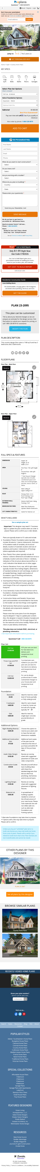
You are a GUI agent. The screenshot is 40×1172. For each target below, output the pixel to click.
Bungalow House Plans (20, 1041)
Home (3, 65)
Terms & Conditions (16, 16)
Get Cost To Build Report (20, 267)
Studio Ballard (20, 1119)
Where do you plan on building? (14, 182)
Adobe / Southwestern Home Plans (20, 1039)
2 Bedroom (20, 1079)
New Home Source (20, 1137)
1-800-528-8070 (24, 5)
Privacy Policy (29, 16)
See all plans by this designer (20, 894)
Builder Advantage (20, 1139)
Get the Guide (20, 293)
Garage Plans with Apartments (20, 1088)
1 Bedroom (20, 1077)
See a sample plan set (20, 522)
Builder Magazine (20, 1142)
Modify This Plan (20, 329)
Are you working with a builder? (13, 175)
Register (28, 8)
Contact (20, 1026)
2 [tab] (18, 52)
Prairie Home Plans (20, 1054)
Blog (25, 1024)
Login (34, 8)
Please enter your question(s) (13, 193)
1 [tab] (15, 52)
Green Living (20, 1110)
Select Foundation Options (12, 98)
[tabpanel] (20, 37)
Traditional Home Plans (20, 1059)
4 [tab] (24, 52)
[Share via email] (12, 352)
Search (3, 1024)
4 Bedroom (20, 1083)
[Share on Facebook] (20, 352)
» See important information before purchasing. (18, 634)
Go (25, 999)
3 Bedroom (20, 1081)
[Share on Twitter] (24, 352)
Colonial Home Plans (20, 1046)
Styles (10, 1024)
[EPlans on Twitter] (20, 1014)
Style (7, 65)
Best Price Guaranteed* (29, 113)
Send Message (20, 214)
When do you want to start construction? (16, 162)
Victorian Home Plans (20, 1061)
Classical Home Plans (20, 1043)
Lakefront (20, 1090)
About (37, 1024)
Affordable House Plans (20, 1075)
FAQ (30, 1024)
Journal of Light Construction (20, 1144)
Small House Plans (20, 1095)
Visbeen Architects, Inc (20, 1121)
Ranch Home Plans (20, 1057)
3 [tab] (21, 52)
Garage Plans (20, 1086)
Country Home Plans (17, 65)
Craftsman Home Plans (20, 1050)
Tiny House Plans (20, 1097)
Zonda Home (20, 1146)
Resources (18, 1024)
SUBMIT (29, 19)
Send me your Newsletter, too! (15, 208)
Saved (23, 8)
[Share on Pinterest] (27, 352)
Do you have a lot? (8, 169)
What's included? (7, 91)
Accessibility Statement (32, 1165)
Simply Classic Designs (20, 1117)
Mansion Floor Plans (20, 1092)
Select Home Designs (20, 1115)
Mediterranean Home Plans (20, 1052)
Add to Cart (20, 128)
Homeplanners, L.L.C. (20, 1113)
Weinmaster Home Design (20, 1124)
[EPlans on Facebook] (16, 1014)
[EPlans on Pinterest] (24, 1014)
